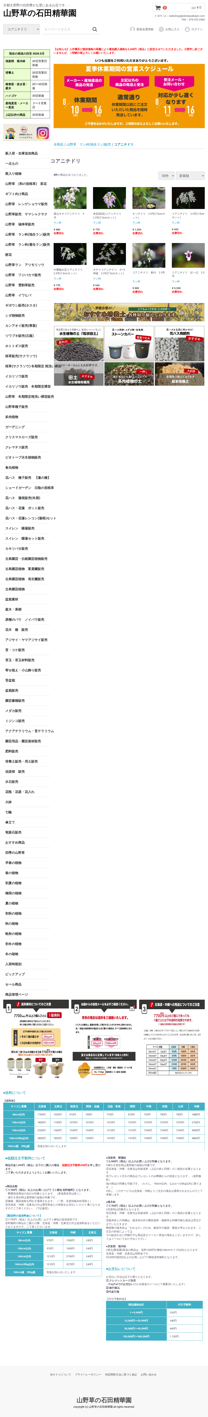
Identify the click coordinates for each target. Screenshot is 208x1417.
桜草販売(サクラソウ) (21, 356)
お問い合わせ (149, 1374)
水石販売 (11, 781)
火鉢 (8, 802)
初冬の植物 (13, 944)
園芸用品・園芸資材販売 (23, 741)
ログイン (197, 29)
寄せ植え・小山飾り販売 (23, 670)
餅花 (8, 254)
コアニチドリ (124, 144)
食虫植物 (11, 467)
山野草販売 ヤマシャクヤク (26, 214)
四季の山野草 (15, 852)
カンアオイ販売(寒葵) (21, 325)
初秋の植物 (13, 913)
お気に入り (172, 29)
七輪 (8, 812)
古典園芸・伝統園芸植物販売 (26, 558)
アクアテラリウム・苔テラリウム (27, 731)
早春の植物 (13, 862)
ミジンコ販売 (15, 721)
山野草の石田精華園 (40, 13)
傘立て (10, 822)
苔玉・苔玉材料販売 (20, 660)
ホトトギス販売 (16, 346)
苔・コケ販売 (15, 650)
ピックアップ (15, 974)
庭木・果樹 (13, 609)
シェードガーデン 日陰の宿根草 (27, 487)
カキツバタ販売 (16, 548)
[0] (158, 7)
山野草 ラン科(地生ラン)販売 (27, 234)
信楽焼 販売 (15, 771)
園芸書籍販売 (15, 700)
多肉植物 (11, 417)
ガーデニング (16, 427)
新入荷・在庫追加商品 (21, 153)
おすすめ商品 (15, 842)
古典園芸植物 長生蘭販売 (24, 579)
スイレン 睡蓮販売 (20, 528)
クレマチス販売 (16, 447)
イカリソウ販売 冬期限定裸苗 (27, 386)
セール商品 (13, 984)
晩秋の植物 (13, 933)
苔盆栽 (10, 680)
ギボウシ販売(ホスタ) (21, 305)
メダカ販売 (13, 710)
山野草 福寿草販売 (20, 224)
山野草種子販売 (16, 406)
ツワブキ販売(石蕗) (19, 335)
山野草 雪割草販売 (20, 285)
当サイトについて (60, 1374)
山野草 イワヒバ (18, 295)
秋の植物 (11, 923)
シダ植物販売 (15, 315)
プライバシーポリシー (88, 1374)
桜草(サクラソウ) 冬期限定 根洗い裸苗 (27, 366)
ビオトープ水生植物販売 (23, 457)
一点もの (11, 163)
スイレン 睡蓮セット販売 (24, 538)
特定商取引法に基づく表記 (121, 1374)
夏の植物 (11, 903)
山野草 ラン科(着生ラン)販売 (27, 244)
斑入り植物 (13, 173)
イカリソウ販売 (16, 376)
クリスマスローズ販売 (21, 437)
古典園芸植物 (15, 589)
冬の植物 (11, 954)
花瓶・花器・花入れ (20, 792)
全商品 (58, 144)
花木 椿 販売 (16, 629)
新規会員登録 (145, 29)
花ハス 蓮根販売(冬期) (22, 498)
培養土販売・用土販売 (21, 761)
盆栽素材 (11, 599)
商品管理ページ (16, 994)
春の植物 (11, 873)
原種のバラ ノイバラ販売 (24, 619)
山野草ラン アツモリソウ (24, 265)
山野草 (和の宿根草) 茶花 (26, 183)
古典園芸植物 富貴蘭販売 (24, 569)
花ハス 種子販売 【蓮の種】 (27, 477)
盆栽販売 (11, 690)
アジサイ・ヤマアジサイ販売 (26, 640)
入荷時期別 (13, 964)
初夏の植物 (13, 883)
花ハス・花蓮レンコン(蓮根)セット (27, 518)
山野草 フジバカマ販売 (23, 275)
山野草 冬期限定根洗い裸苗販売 (27, 396)
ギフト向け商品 (16, 194)
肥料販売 (11, 751)
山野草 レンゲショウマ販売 (26, 204)
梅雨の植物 (13, 893)
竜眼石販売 (13, 832)
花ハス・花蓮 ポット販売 (24, 508)
